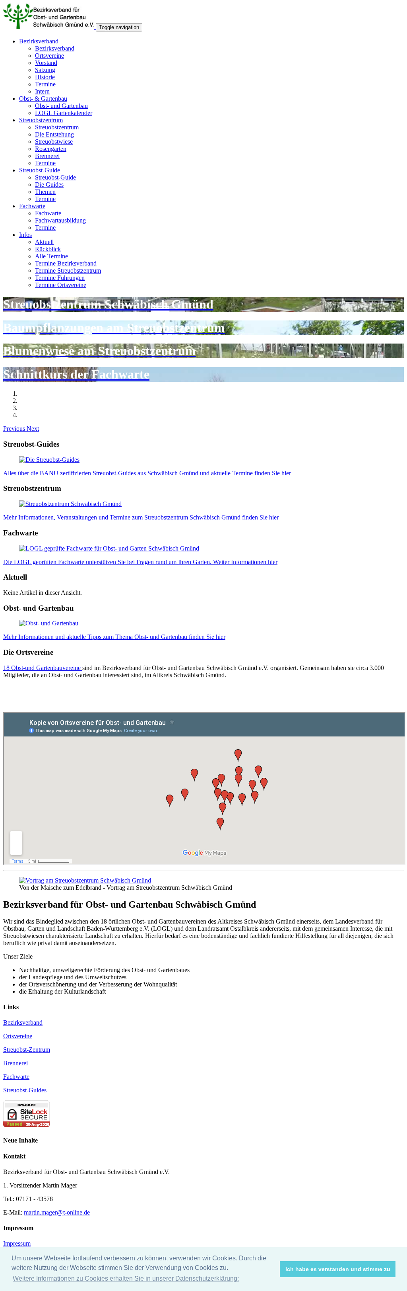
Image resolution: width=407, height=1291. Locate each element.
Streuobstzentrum (41, 120)
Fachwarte (32, 206)
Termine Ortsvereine (60, 284)
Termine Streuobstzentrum (68, 270)
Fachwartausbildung (60, 220)
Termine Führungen (60, 277)
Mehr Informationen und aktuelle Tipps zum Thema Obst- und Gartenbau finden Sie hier (114, 636)
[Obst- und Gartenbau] (48, 623)
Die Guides (49, 184)
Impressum (17, 1243)
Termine (45, 84)
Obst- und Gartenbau (61, 105)
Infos (25, 234)
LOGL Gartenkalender (63, 112)
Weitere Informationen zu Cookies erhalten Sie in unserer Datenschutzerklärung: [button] (126, 1278)
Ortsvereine (49, 55)
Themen (45, 191)
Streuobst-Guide (39, 170)
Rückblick (48, 249)
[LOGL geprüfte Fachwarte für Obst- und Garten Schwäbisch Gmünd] (109, 548)
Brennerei (47, 155)
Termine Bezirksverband (66, 263)
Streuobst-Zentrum (26, 1049)
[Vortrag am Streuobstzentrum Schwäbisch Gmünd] (85, 880)
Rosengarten (50, 148)
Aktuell (44, 241)
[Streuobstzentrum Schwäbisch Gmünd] (70, 503)
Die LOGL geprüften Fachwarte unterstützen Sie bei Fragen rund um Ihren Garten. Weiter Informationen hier (140, 562)
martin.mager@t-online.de (57, 1212)
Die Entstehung (54, 134)
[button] (15, 428)
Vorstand (46, 62)
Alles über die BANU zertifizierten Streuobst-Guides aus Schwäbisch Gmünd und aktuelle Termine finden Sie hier (147, 473)
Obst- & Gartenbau (43, 98)
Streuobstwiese (54, 141)
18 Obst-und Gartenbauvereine (42, 667)
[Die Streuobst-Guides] (49, 459)
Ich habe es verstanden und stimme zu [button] (337, 1269)
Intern (42, 91)
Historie (45, 77)
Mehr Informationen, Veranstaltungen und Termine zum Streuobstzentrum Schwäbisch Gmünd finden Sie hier (141, 517)
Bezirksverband (38, 41)
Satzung (45, 69)
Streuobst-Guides (25, 1090)
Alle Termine (51, 256)
